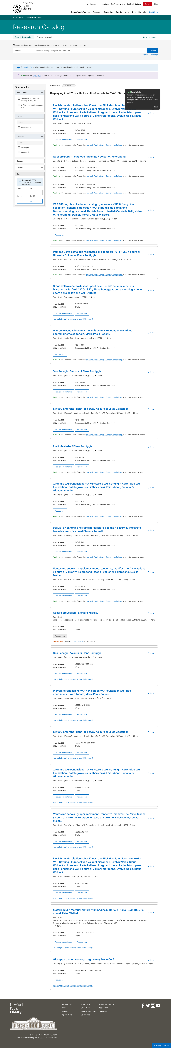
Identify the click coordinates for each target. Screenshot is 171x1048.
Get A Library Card (118, 4)
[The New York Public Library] (23, 7)
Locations (105, 4)
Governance (85, 1015)
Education (108, 12)
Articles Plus (28, 67)
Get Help (142, 12)
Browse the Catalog (45, 37)
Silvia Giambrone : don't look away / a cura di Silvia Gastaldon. (91, 408)
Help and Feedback (161, 1046)
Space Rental (67, 1015)
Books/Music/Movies (80, 12)
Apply (29, 201)
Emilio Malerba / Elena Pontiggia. (73, 446)
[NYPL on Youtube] (158, 1005)
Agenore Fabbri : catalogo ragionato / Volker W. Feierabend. (89, 156)
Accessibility (67, 1004)
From (19, 189)
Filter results (22, 87)
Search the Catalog (23, 37)
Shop (156, 4)
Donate (147, 4)
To (31, 189)
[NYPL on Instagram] (153, 1005)
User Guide (37, 75)
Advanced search (150, 55)
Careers (65, 1011)
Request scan (82, 140)
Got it (156, 106)
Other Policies (86, 1008)
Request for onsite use (63, 140)
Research (97, 12)
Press (64, 1008)
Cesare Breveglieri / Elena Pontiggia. (75, 612)
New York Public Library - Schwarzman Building (104, 145)
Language (103, 1011)
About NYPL (103, 1008)
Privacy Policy (86, 1004)
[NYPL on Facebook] (142, 1005)
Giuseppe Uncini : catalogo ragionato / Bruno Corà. (84, 959)
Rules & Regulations (106, 1004)
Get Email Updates (134, 4)
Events (119, 12)
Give (133, 12)
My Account (91, 4)
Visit (127, 12)
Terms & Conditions (88, 1011)
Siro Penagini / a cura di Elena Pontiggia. (77, 371)
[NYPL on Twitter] (147, 1005)
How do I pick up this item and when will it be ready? (73, 319)
